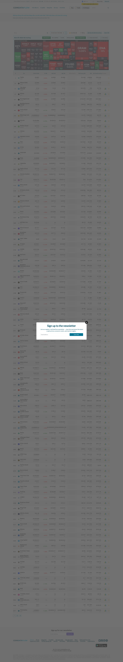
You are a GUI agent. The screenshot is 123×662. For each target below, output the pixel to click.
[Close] (86, 322)
